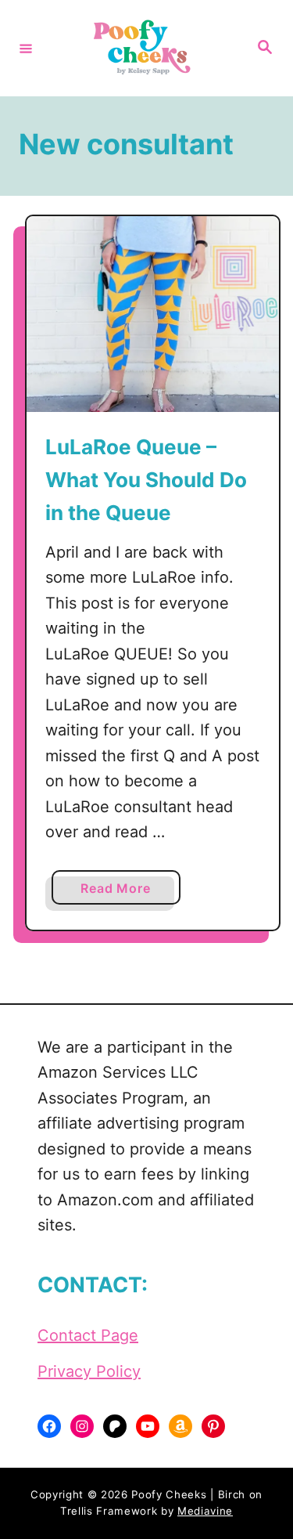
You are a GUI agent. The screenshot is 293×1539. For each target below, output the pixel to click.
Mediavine (205, 1511)
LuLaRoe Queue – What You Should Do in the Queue (146, 480)
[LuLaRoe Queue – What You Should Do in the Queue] (153, 314)
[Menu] (26, 48)
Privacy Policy (89, 1371)
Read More (121, 892)
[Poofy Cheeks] (144, 48)
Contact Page (88, 1335)
